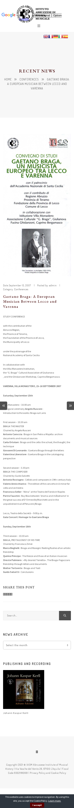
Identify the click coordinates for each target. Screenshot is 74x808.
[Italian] (60, 36)
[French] (50, 36)
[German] (55, 36)
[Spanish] (65, 36)
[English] (45, 36)
